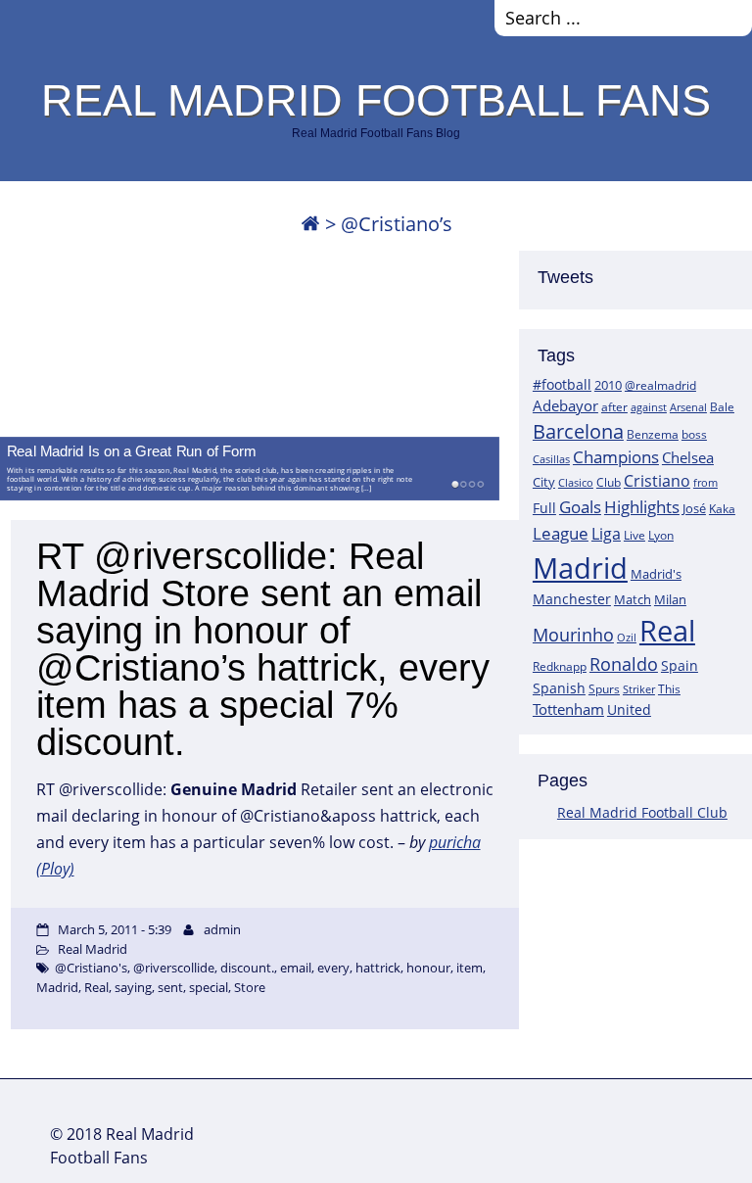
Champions (616, 457)
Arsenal (688, 407)
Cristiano (657, 481)
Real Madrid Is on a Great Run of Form (131, 450)
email (295, 967)
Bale (722, 406)
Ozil (626, 637)
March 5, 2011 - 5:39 (114, 929)
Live (634, 535)
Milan (670, 599)
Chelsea (688, 457)
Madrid (580, 568)
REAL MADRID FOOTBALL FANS (376, 99)
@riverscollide (173, 967)
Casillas (551, 458)
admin (222, 929)
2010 (608, 385)
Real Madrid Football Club (642, 812)
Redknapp (560, 666)
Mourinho (573, 634)
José (694, 508)
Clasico (575, 482)
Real (667, 630)
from (705, 482)
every (333, 967)
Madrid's (656, 574)
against (649, 407)
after (614, 407)
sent (170, 987)
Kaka (722, 508)
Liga (606, 533)
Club (608, 482)
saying (133, 987)
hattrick (377, 967)
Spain (679, 665)
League (560, 532)
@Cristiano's (91, 967)
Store (249, 987)
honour (428, 967)
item (469, 967)
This (669, 688)
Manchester (572, 599)
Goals (580, 506)
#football (562, 384)
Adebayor (565, 405)
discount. (247, 967)
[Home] (310, 224)
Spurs (604, 689)
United (629, 709)
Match (632, 599)
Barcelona (578, 431)
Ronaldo (623, 664)
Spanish (559, 688)
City (544, 482)
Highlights (642, 507)
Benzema (653, 434)
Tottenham (568, 709)
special (208, 987)
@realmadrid (660, 385)
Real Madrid (92, 949)
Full (544, 507)
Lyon (661, 535)
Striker (639, 689)
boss (694, 434)
